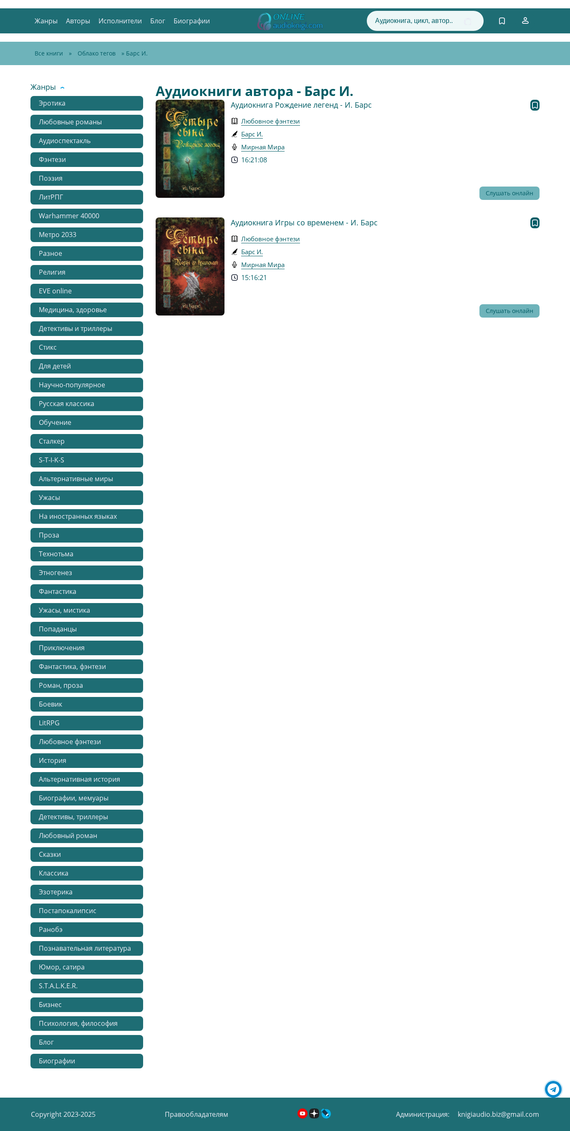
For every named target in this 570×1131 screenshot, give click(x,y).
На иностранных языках (78, 516)
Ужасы (49, 497)
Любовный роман (68, 835)
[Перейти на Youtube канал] (303, 1116)
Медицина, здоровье (73, 309)
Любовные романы (70, 121)
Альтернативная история (79, 779)
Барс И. (252, 134)
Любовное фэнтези (70, 741)
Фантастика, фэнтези (72, 666)
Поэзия (51, 178)
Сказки (50, 854)
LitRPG (49, 722)
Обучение (55, 422)
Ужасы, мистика (64, 610)
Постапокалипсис (67, 910)
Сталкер (52, 441)
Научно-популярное (72, 384)
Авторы (78, 20)
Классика (53, 873)
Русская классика (66, 403)
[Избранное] (502, 21)
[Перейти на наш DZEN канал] (315, 1116)
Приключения (62, 647)
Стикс (48, 347)
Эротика (52, 103)
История (52, 760)
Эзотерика (56, 891)
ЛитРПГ (51, 197)
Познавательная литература (85, 948)
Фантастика (57, 591)
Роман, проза (61, 685)
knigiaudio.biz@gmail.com (498, 1114)
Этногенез (55, 572)
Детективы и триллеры (75, 328)
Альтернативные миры (76, 478)
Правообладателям (196, 1114)
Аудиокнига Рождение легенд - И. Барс (301, 105)
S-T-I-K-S (51, 460)
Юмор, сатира (62, 967)
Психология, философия (78, 1023)
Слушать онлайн (509, 193)
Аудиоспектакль (65, 140)
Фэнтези (52, 159)
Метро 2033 (57, 234)
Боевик (50, 704)
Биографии (192, 20)
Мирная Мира (263, 147)
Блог (157, 20)
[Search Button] (467, 21)
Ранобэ (51, 929)
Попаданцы (58, 629)
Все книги (49, 53)
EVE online (55, 290)
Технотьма (56, 553)
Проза (49, 535)
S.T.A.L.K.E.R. (58, 985)
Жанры (46, 20)
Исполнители (120, 20)
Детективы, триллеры (73, 816)
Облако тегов (97, 53)
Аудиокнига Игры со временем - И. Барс (304, 222)
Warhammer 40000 (69, 215)
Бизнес (50, 1004)
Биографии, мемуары (73, 798)
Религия (52, 272)
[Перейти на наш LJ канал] (326, 1116)
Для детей (55, 366)
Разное (50, 253)
